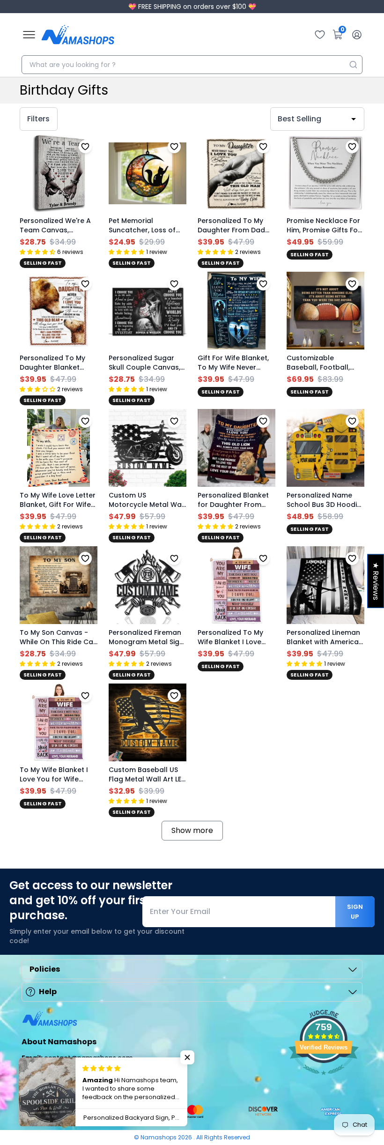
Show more (192, 830)
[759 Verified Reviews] (323, 1079)
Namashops (159, 1137)
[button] (187, 1057)
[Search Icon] (353, 64)
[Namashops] (77, 34)
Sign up (355, 911)
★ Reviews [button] (375, 581)
